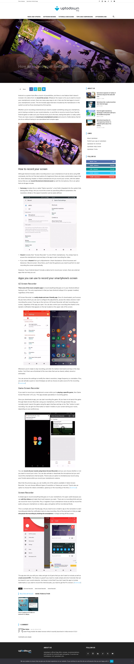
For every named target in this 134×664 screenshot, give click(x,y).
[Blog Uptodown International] (67, 9)
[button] (113, 17)
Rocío (21, 77)
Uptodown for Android (94, 144)
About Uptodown (92, 138)
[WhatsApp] (39, 89)
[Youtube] (114, 1)
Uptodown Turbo (92, 149)
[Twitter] (111, 1)
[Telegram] (44, 89)
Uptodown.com (100, 17)
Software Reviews (49, 17)
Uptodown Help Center (94, 146)
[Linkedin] (105, 1)
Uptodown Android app (32, 1)
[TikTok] (108, 1)
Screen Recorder (52, 588)
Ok (111, 661)
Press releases (21, 1)
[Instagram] (102, 1)
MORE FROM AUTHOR (42, 594)
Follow (112, 165)
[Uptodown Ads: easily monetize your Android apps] (90, 104)
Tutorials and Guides (66, 17)
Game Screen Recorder (40, 588)
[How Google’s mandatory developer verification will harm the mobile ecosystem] (90, 113)
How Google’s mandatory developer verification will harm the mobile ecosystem (106, 112)
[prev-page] (19, 618)
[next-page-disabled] (22, 618)
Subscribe (111, 176)
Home (19, 21)
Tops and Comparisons (84, 17)
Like (113, 161)
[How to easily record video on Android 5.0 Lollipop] (28, 604)
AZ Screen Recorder (28, 588)
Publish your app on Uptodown (96, 141)
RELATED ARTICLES (26, 594)
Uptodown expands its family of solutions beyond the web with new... (106, 94)
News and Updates (34, 17)
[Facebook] (99, 1)
